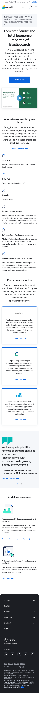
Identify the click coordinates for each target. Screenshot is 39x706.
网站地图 (22, 664)
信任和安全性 (8, 617)
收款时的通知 (8, 687)
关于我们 (7, 600)
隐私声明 (16, 664)
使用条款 (10, 664)
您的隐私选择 (16, 687)
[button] (34, 20)
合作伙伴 (7, 611)
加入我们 (7, 606)
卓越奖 (6, 629)
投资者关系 (7, 623)
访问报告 (34, 2)
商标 (5, 664)
